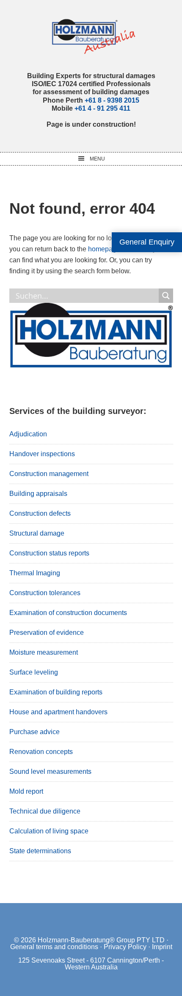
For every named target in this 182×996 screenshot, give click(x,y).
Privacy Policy (125, 946)
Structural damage (36, 533)
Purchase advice (34, 731)
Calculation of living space (48, 831)
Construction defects (40, 513)
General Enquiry (146, 242)
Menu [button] (97, 159)
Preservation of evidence (46, 632)
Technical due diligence (44, 811)
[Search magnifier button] (166, 295)
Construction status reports (49, 553)
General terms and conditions (54, 946)
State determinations (40, 850)
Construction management (48, 473)
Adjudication (28, 434)
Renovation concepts (41, 751)
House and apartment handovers (58, 712)
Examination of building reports (55, 692)
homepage (104, 249)
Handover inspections (42, 453)
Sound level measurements (50, 771)
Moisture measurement (43, 652)
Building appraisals (38, 493)
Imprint (162, 946)
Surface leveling (33, 672)
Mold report (26, 791)
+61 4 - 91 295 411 (102, 108)
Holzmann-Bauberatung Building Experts (91, 36)
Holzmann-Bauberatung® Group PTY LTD (101, 940)
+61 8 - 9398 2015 (112, 100)
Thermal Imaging (34, 573)
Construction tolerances (44, 592)
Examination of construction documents (68, 612)
